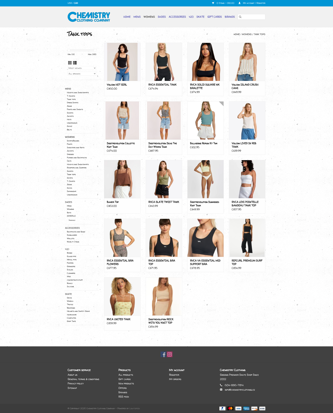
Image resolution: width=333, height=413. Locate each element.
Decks (69, 298)
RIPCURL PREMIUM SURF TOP (247, 262)
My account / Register (253, 3)
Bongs (69, 253)
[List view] (75, 62)
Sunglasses (72, 235)
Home (127, 16)
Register (174, 374)
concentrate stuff (75, 280)
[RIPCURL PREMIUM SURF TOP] (247, 238)
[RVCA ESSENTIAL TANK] (164, 62)
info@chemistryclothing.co (240, 389)
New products (126, 383)
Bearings (71, 308)
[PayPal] (222, 408)
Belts (69, 129)
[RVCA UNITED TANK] (122, 296)
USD (70, 3)
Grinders (71, 266)
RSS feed (123, 396)
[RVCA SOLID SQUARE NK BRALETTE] (205, 62)
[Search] (240, 17)
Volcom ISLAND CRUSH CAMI (245, 86)
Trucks (70, 304)
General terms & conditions (83, 379)
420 (191, 16)
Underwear (72, 123)
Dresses (70, 154)
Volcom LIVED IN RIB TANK (244, 145)
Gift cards (214, 16)
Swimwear (71, 191)
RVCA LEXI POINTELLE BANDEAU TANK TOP (245, 203)
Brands (230, 16)
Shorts (70, 113)
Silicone (70, 286)
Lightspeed (134, 408)
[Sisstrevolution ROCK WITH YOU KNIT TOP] (164, 296)
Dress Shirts (72, 102)
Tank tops (259, 34)
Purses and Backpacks (77, 157)
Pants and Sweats (75, 109)
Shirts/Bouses (73, 141)
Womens (149, 16)
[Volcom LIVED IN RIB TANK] (247, 120)
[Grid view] (70, 62)
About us (72, 374)
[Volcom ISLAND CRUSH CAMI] (247, 62)
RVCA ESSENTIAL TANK (162, 84)
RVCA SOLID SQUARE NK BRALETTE (205, 86)
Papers (70, 263)
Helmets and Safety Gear (78, 311)
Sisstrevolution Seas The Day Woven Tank (162, 145)
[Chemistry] (90, 17)
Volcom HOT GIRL (117, 84)
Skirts (70, 178)
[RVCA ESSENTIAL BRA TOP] (164, 238)
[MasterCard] (230, 408)
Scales (70, 269)
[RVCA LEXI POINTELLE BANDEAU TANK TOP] (247, 179)
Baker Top (113, 202)
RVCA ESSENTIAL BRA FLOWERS (120, 262)
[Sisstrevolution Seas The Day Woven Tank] (164, 120)
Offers (122, 388)
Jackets (70, 116)
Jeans (69, 106)
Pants (69, 144)
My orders (175, 379)
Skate (200, 16)
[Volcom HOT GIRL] (122, 62)
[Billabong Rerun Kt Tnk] (205, 120)
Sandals (72, 220)
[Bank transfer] (261, 408)
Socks (69, 126)
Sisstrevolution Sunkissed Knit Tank (204, 203)
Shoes (162, 16)
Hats (69, 119)
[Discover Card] (254, 408)
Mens (137, 16)
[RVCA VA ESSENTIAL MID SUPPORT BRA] (205, 238)
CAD (76, 3)
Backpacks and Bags (76, 231)
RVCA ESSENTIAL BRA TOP (161, 262)
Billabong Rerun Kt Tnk (203, 143)
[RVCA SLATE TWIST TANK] (164, 179)
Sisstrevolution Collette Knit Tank (121, 145)
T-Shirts (71, 96)
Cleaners (71, 273)
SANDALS (71, 216)
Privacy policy (76, 383)
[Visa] (238, 408)
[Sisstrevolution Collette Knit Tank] (122, 120)
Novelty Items (73, 242)
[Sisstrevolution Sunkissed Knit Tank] (205, 179)
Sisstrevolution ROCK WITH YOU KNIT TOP (160, 321)
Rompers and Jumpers (76, 167)
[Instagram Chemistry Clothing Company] (169, 354)
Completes (71, 318)
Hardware (71, 314)
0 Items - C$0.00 (225, 3)
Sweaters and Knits (75, 147)
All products (125, 374)
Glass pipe (71, 256)
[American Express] (246, 408)
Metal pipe (71, 259)
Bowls (69, 283)
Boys (69, 212)
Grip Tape (71, 321)
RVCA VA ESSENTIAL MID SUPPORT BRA (205, 262)
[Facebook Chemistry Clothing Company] (163, 354)
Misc (69, 276)
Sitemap (72, 388)
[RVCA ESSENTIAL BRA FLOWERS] (122, 238)
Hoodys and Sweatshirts (78, 92)
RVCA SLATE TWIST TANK (163, 202)
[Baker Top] (122, 179)
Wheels (70, 301)
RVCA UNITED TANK (118, 319)
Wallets (70, 238)
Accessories (177, 16)
